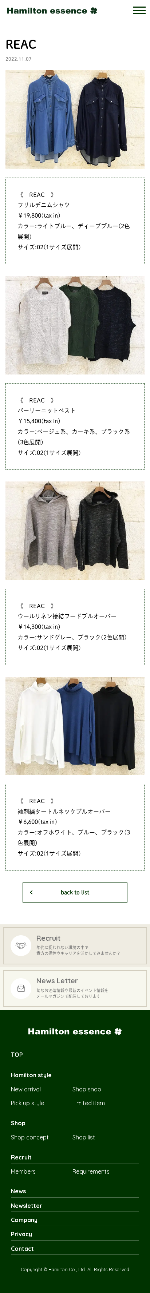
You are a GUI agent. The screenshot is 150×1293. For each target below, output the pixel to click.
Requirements (91, 1171)
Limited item (88, 1103)
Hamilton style (31, 1075)
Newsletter (26, 1205)
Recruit (21, 1157)
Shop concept (30, 1137)
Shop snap (86, 1089)
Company (24, 1219)
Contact (22, 1248)
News (18, 1191)
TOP (17, 1054)
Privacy (21, 1234)
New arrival (26, 1089)
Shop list (83, 1137)
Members (23, 1171)
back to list (75, 892)
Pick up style (27, 1103)
